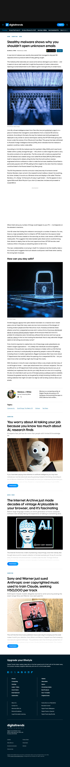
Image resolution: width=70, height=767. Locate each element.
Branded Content (45, 705)
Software (37, 408)
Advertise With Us (16, 708)
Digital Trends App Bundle (48, 714)
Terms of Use (10, 749)
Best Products (45, 690)
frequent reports (17, 323)
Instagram (11, 672)
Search (67, 24)
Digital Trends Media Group (17, 756)
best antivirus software (43, 373)
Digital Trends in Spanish (47, 711)
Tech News (45, 408)
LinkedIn (28, 672)
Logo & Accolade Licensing (19, 714)
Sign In (61, 25)
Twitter (15, 672)
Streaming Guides (46, 687)
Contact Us (15, 705)
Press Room (25, 742)
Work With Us (10, 742)
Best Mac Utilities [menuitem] (42, 30)
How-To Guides (45, 693)
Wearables (44, 681)
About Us (14, 702)
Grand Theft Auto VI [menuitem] (14, 30)
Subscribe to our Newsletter (48, 702)
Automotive (15, 695)
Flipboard (32, 672)
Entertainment (16, 693)
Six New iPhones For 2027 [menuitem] (29, 30)
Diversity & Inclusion (12, 745)
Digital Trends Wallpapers (48, 708)
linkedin (18, 397)
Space (43, 684)
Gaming (14, 684)
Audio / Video (15, 687)
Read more (12, 486)
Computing (15, 681)
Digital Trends (11, 27)
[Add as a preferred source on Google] (51, 50)
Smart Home (15, 690)
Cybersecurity (11, 408)
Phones (14, 679)
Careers (9, 739)
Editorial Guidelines (17, 711)
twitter (21, 397)
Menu (3, 24)
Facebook (8, 672)
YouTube (18, 672)
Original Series (45, 695)
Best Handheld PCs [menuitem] (54, 30)
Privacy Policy (26, 739)
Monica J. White (12, 50)
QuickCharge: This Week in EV (25, 408)
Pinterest (25, 672)
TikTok (22, 672)
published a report (51, 130)
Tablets (43, 679)
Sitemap (24, 745)
